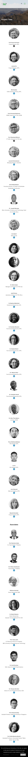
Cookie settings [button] (15, 754)
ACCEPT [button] (23, 754)
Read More (6, 754)
